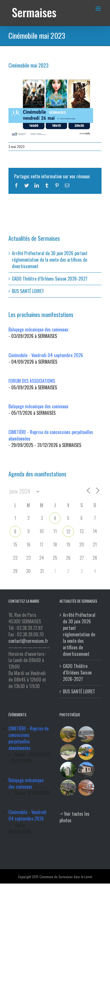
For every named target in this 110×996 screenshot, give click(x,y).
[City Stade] (68, 752)
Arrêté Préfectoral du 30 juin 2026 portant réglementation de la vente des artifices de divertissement (49, 260)
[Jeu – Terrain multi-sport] (86, 752)
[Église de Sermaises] (68, 770)
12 (68, 531)
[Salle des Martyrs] (86, 770)
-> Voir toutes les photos (74, 817)
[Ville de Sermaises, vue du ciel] (68, 788)
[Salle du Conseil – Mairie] (86, 788)
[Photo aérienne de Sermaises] (68, 734)
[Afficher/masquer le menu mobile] (99, 9)
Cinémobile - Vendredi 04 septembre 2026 (45, 355)
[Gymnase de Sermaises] (86, 734)
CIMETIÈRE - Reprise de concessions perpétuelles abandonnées (50, 435)
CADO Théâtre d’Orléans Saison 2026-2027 (49, 278)
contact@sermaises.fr (28, 640)
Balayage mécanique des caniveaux (38, 329)
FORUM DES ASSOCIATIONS (31, 380)
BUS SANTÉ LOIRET (28, 291)
